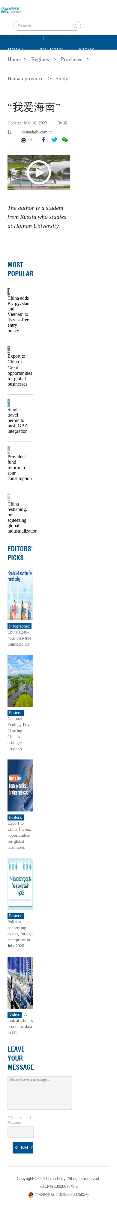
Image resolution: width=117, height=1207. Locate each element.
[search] (75, 25)
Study (62, 78)
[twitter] (54, 140)
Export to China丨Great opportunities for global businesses (18, 370)
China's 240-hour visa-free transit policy (19, 638)
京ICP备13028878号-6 (58, 1186)
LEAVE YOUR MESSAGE (21, 1058)
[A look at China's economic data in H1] (20, 982)
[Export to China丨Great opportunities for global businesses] (20, 785)
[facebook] (44, 140)
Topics (57, 65)
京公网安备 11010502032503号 (62, 1195)
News (86, 50)
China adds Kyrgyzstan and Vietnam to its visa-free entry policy (18, 314)
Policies (51, 50)
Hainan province (26, 78)
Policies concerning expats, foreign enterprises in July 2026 (20, 934)
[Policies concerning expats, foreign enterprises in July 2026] (20, 884)
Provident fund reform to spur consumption (18, 467)
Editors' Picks (20, 553)
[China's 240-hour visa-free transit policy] (20, 594)
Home (15, 50)
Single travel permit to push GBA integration (18, 420)
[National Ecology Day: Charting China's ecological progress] (20, 680)
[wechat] (65, 140)
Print (31, 139)
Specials (20, 65)
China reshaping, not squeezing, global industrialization (18, 517)
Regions (94, 65)
